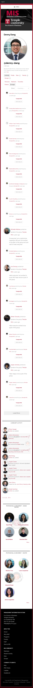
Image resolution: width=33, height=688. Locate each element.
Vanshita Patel (12, 349)
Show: (13, 88)
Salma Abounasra (14, 435)
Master (18, 444)
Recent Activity (8, 653)
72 (9, 497)
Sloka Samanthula (23, 525)
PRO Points (7, 668)
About (5, 632)
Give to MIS (7, 644)
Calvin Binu (11, 93)
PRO (5, 665)
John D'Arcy (12, 482)
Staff (5, 642)
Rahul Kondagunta (13, 153)
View (7, 72)
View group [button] (19, 101)
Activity (7, 75)
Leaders (6, 670)
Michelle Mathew (15, 229)
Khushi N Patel (9, 585)
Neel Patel (9, 525)
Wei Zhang (12, 456)
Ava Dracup (14, 266)
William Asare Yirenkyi (14, 123)
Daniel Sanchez (12, 138)
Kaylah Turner (13, 461)
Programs (6, 637)
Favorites (20, 81)
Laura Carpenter (23, 570)
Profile (12, 75)
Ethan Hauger (12, 429)
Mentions (13, 81)
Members (6, 651)
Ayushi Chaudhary (13, 199)
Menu (17, 7)
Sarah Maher (9, 539)
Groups (7, 78)
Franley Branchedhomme (15, 108)
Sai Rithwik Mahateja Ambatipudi (16, 183)
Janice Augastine (9, 599)
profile (10, 431)
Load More (16, 413)
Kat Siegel (11, 301)
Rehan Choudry (15, 316)
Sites (18, 75)
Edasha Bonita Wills (13, 168)
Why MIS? (7, 634)
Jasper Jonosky (15, 365)
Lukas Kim (11, 397)
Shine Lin (11, 214)
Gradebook (7, 673)
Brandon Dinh (23, 539)
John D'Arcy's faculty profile (24, 484)
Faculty (6, 639)
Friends (25, 75)
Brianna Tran (9, 570)
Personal (7, 81)
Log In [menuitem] (3, 1)
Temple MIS (16, 13)
